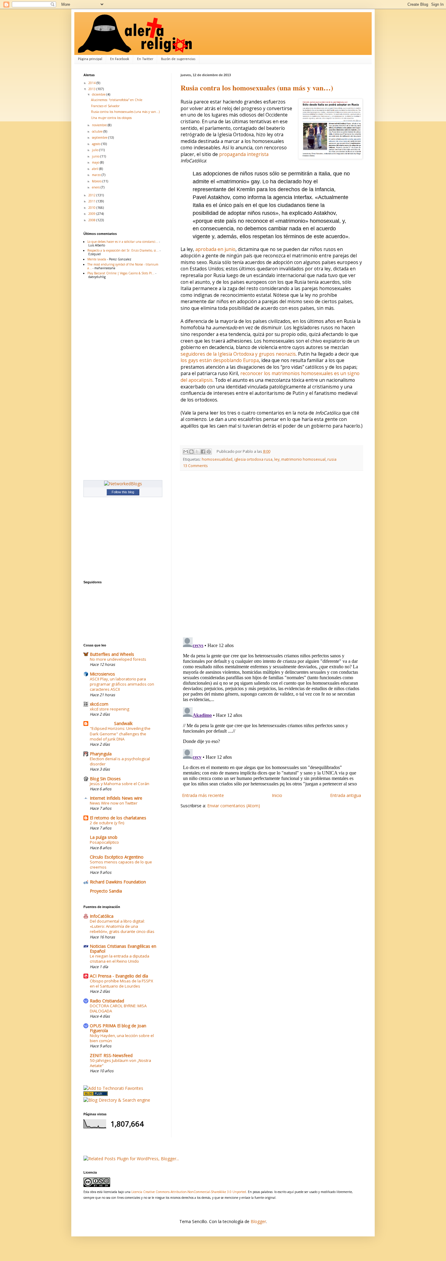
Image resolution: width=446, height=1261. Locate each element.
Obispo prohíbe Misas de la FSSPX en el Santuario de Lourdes (121, 983)
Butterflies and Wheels (112, 654)
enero (96, 187)
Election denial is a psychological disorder (120, 761)
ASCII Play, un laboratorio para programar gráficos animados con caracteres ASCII (122, 684)
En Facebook (119, 59)
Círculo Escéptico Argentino (117, 857)
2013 (92, 89)
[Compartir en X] (197, 452)
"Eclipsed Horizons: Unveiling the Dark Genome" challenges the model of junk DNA (120, 734)
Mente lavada (96, 259)
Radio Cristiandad (107, 1001)
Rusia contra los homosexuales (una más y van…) (257, 87)
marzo (97, 175)
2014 (92, 83)
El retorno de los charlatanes (118, 818)
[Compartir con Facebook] (203, 452)
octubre (97, 131)
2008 (92, 220)
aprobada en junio (215, 249)
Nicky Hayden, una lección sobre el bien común (122, 1038)
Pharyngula (101, 754)
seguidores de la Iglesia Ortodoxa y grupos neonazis (238, 354)
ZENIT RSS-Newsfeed (111, 1055)
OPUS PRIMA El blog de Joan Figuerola (118, 1028)
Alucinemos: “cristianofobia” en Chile (116, 100)
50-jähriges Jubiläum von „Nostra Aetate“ (120, 1063)
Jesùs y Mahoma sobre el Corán (119, 783)
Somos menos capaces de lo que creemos (121, 864)
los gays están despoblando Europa (220, 360)
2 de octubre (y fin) (107, 822)
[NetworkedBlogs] (123, 483)
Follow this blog (123, 492)
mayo (96, 162)
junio (96, 156)
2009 (92, 214)
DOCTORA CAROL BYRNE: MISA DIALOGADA (118, 1008)
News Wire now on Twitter (113, 803)
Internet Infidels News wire (116, 798)
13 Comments (195, 465)
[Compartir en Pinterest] (209, 452)
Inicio (277, 795)
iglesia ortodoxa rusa (253, 459)
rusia (331, 459)
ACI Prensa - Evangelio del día (119, 976)
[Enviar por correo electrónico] (186, 452)
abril (95, 169)
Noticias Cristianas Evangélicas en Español (123, 948)
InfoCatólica (101, 916)
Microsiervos (102, 674)
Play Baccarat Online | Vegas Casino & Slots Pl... (120, 273)
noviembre (100, 125)
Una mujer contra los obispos (111, 118)
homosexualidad (217, 459)
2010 (92, 207)
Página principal (90, 59)
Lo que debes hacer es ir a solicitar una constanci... (122, 241)
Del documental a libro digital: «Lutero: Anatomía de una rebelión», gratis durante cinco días (122, 926)
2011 (92, 201)
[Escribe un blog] (191, 452)
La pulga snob (103, 837)
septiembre (100, 137)
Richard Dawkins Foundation (118, 882)
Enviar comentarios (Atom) (233, 805)
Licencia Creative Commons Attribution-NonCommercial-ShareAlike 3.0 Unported (188, 1192)
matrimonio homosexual (303, 459)
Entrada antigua (345, 795)
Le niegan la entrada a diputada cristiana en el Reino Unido (119, 958)
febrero (97, 181)
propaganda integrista (244, 154)
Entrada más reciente (203, 795)
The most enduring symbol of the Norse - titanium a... (122, 266)
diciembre (99, 94)
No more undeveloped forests (118, 659)
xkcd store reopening (109, 709)
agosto (96, 144)
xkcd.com (99, 704)
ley (276, 459)
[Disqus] (272, 554)
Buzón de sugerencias (178, 59)
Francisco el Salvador (105, 106)
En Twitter (145, 59)
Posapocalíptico (104, 842)
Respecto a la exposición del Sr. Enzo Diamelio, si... (123, 250)
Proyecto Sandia (106, 891)
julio (95, 150)
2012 (92, 195)
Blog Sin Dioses (105, 778)
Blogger (258, 1221)
